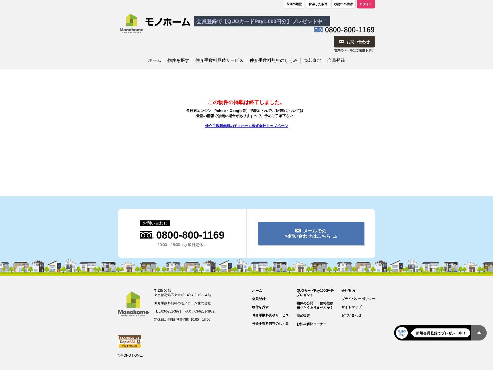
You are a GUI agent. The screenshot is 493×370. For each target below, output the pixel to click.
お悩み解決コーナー (312, 324)
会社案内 (348, 291)
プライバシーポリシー (358, 299)
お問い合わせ (352, 315)
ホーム (154, 60)
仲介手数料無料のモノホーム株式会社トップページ (246, 126)
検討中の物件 (343, 4)
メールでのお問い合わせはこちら (308, 233)
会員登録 (336, 60)
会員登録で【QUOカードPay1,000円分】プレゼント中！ (262, 21)
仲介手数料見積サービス (219, 60)
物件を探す (178, 60)
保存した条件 (318, 4)
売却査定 (312, 60)
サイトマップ (352, 307)
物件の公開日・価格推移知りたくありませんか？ (315, 305)
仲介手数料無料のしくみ (274, 60)
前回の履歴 (294, 4)
